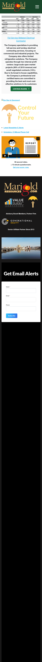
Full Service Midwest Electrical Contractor (21, 39)
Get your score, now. (21, 167)
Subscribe (11, 316)
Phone (8, 305)
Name (8, 287)
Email (8, 296)
